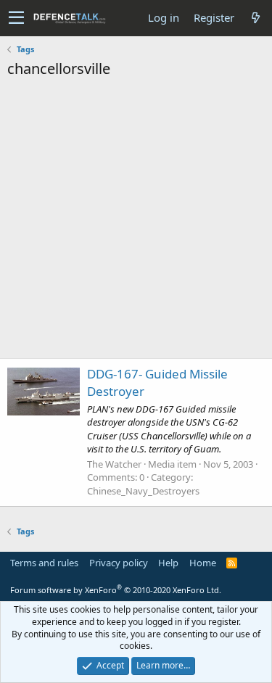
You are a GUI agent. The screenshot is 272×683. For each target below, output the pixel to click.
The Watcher (114, 464)
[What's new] (255, 17)
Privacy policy (118, 562)
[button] (16, 18)
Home (202, 562)
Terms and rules (44, 562)
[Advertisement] (136, 222)
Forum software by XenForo (115, 589)
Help (168, 562)
